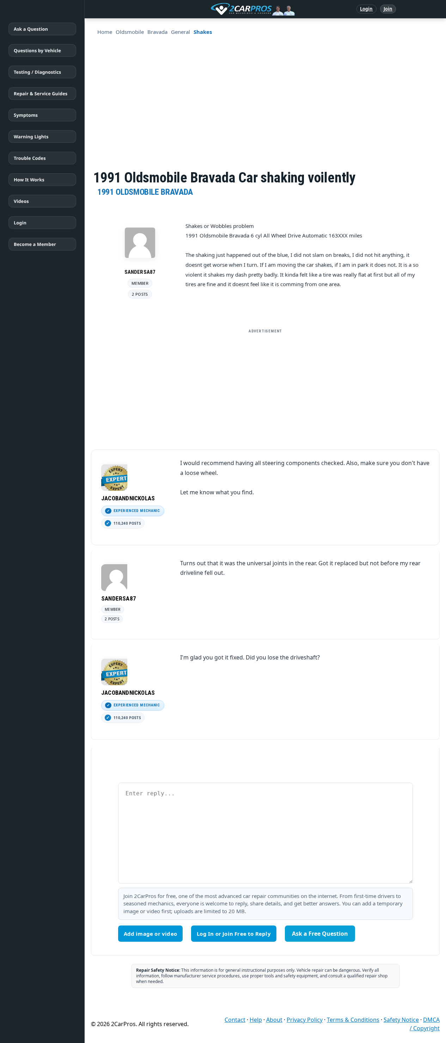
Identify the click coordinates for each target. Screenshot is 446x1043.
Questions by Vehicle (37, 50)
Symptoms (26, 115)
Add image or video (150, 933)
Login (366, 9)
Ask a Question (31, 29)
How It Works (29, 179)
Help (256, 1020)
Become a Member (35, 244)
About (274, 1020)
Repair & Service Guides (40, 93)
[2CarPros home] (216, 9)
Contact (235, 1020)
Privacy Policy (305, 1020)
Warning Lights (31, 136)
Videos (21, 201)
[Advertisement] (265, 386)
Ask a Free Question (320, 934)
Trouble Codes (30, 158)
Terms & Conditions (353, 1020)
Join (388, 9)
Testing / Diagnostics (37, 72)
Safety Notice (401, 1020)
